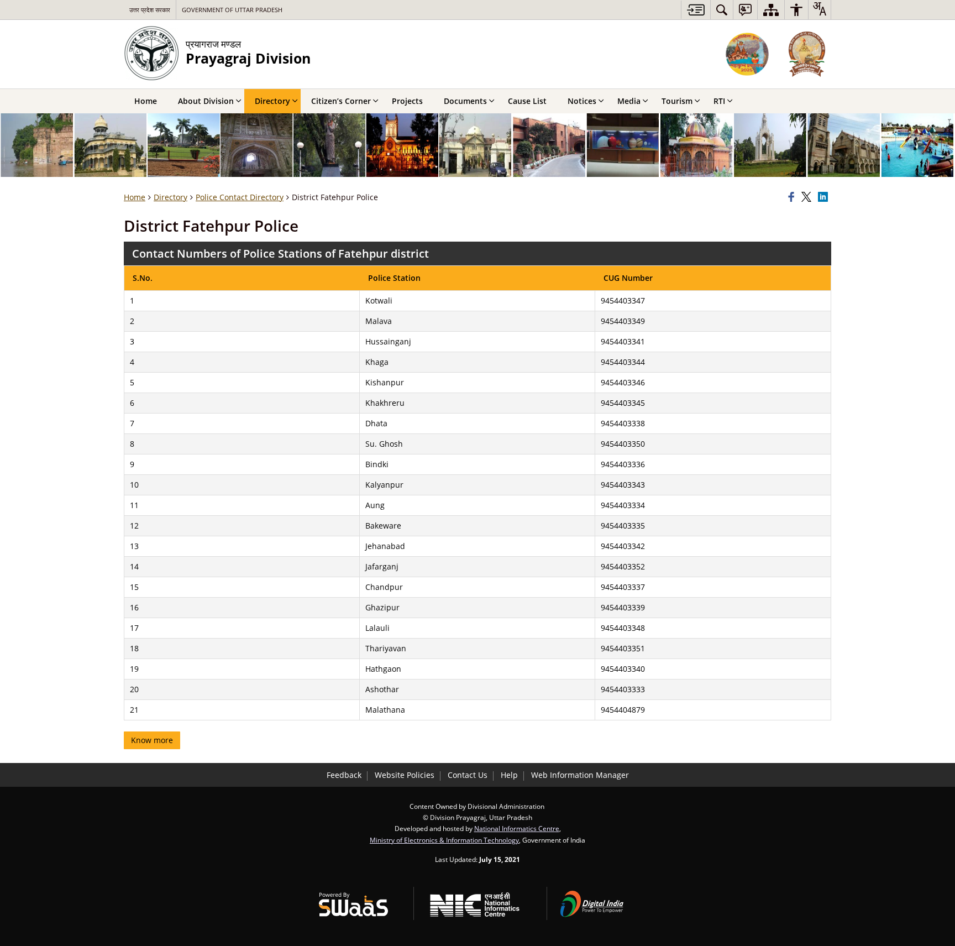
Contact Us (467, 775)
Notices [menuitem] (582, 101)
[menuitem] (722, 9)
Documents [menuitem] (465, 101)
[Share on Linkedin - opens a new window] (824, 197)
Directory (170, 197)
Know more (152, 740)
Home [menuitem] (145, 101)
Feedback (344, 775)
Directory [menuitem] (272, 101)
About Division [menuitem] (206, 101)
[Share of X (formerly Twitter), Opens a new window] (808, 197)
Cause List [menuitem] (527, 101)
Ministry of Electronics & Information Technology (444, 839)
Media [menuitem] (629, 101)
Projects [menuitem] (407, 101)
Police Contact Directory (240, 197)
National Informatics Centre (516, 828)
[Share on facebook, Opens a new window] (793, 197)
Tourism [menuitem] (677, 101)
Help (509, 775)
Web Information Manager (580, 775)
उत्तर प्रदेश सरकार (149, 10)
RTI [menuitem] (719, 101)
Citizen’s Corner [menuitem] (341, 101)
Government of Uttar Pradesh (232, 10)
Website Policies (404, 775)
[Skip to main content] (695, 10)
